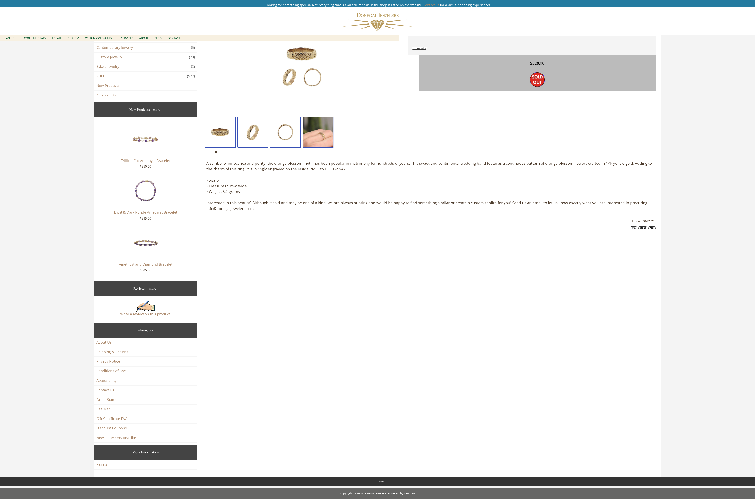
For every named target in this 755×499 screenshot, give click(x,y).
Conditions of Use (111, 371)
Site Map (103, 409)
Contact (174, 38)
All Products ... (108, 95)
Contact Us (105, 390)
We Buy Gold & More (100, 38)
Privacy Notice (108, 361)
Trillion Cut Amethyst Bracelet (145, 160)
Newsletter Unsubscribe (116, 437)
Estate (57, 38)
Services (127, 38)
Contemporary (35, 38)
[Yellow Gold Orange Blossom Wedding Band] (220, 132)
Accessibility (106, 380)
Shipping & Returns (112, 351)
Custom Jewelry (145, 57)
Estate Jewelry (145, 66)
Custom (73, 38)
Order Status (106, 399)
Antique (12, 38)
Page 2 (101, 464)
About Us (103, 342)
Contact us (431, 5)
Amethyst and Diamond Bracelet (145, 264)
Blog (158, 38)
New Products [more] (145, 109)
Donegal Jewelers (375, 493)
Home (381, 481)
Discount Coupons (111, 428)
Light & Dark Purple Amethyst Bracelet (145, 212)
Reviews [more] (145, 288)
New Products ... (109, 85)
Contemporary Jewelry (145, 47)
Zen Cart (409, 493)
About (143, 38)
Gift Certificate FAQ (112, 418)
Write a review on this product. (145, 314)
